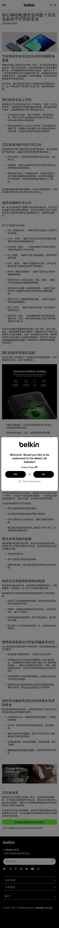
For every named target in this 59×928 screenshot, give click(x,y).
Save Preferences (31, 481)
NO (43, 474)
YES (15, 474)
